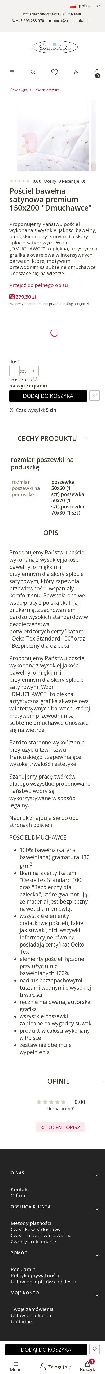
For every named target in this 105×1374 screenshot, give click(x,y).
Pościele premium (47, 90)
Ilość (14, 362)
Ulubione (21, 1321)
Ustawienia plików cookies (42, 1281)
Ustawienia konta (31, 1315)
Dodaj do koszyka (48, 396)
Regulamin (23, 1269)
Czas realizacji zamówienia (41, 1235)
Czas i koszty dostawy (36, 1229)
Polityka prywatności (35, 1275)
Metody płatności (31, 1223)
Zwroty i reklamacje (33, 1241)
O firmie (20, 1195)
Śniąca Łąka (19, 90)
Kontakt (20, 1189)
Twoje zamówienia (32, 1309)
